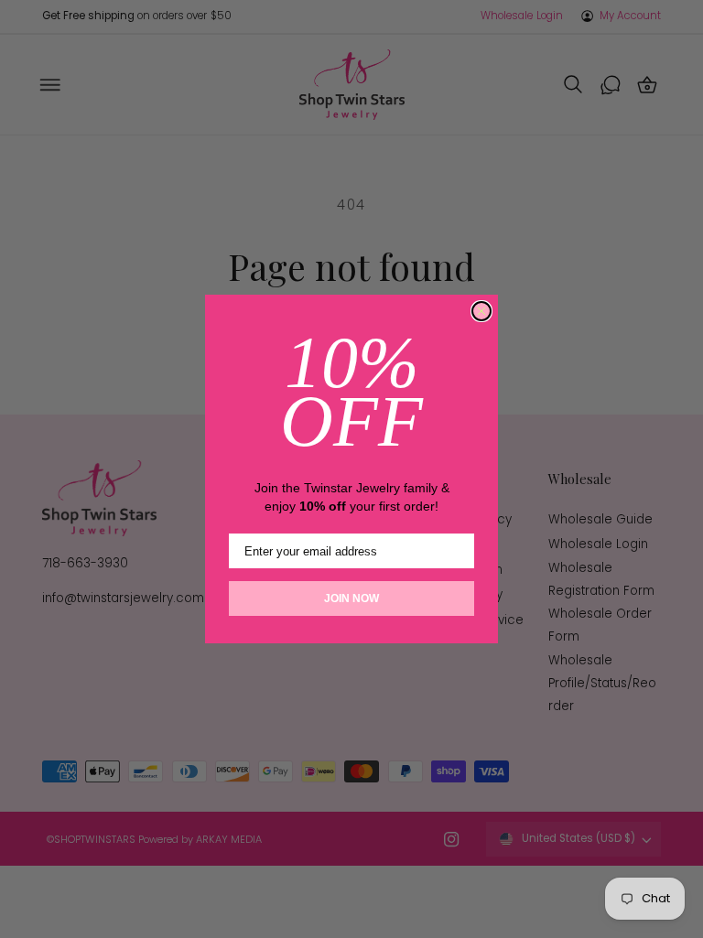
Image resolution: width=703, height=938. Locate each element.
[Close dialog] (481, 311)
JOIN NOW (351, 598)
